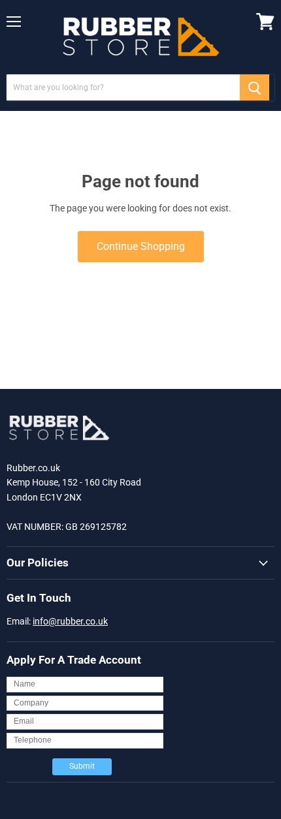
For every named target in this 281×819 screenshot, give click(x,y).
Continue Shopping (141, 246)
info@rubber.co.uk (70, 621)
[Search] (254, 87)
